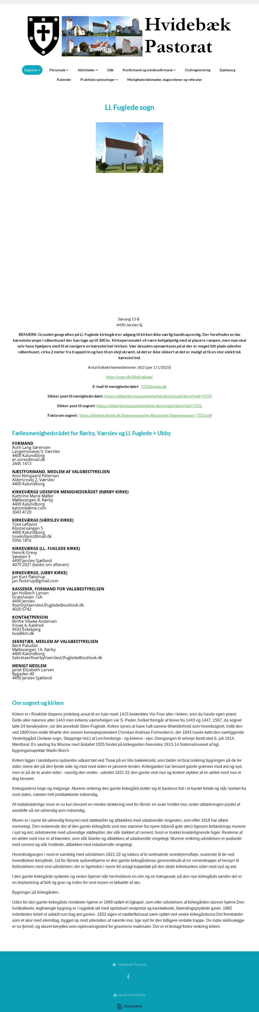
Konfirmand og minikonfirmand (148, 70)
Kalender (64, 79)
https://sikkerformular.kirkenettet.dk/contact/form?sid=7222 (149, 405)
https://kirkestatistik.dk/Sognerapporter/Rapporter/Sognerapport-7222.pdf (145, 415)
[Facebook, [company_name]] (128, 976)
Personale (58, 70)
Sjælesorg (227, 70)
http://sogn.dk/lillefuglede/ (129, 376)
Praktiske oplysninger (98, 79)
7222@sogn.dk (153, 386)
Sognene (31, 70)
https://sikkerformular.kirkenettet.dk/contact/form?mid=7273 (157, 396)
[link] (32, 70)
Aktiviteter (87, 70)
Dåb (110, 70)
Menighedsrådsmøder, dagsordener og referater (164, 79)
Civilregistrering (197, 70)
